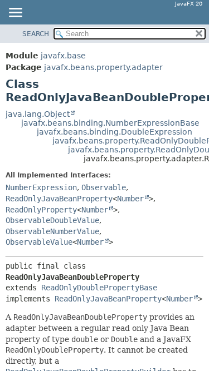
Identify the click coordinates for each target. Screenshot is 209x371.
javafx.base (63, 55)
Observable (103, 187)
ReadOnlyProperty (41, 209)
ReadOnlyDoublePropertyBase (99, 287)
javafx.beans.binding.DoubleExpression (114, 131)
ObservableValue (39, 242)
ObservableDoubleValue (52, 220)
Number (130, 198)
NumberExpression (41, 187)
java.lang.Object (38, 114)
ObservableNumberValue (52, 231)
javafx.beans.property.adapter (103, 67)
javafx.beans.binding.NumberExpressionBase (110, 122)
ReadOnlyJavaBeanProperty (59, 198)
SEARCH (35, 34)
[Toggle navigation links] (15, 13)
